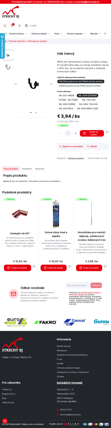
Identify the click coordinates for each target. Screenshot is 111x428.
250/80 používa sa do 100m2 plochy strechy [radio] (80, 86)
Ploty (56, 33)
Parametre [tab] (27, 169)
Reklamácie (62, 350)
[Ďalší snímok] (51, 84)
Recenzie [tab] (39, 169)
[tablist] (55, 168)
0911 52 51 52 (53, 2)
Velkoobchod (8, 402)
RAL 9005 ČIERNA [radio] (67, 104)
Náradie (94, 33)
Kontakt (60, 363)
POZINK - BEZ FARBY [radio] (68, 100)
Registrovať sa (8, 394)
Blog (4, 398)
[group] (83, 84)
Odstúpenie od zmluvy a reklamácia (73, 372)
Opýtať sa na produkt (72, 146)
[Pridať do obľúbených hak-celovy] (107, 132)
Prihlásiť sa (7, 389)
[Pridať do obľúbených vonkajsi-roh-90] (34, 266)
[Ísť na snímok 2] (8, 67)
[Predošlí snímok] (16, 84)
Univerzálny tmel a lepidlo (56, 234)
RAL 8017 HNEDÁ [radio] (66, 95)
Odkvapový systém (37, 41)
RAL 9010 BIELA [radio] (66, 108)
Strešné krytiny (16, 33)
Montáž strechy (64, 346)
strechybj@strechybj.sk (87, 2)
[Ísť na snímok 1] (8, 55)
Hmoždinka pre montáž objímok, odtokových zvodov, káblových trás (92, 236)
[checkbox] (66, 292)
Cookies (60, 376)
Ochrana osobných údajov (69, 368)
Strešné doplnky (75, 33)
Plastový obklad (39, 33)
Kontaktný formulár (70, 382)
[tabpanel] (55, 178)
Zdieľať (93, 146)
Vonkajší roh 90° (20, 233)
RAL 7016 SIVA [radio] (88, 100)
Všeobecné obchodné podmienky (72, 355)
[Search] (5, 25)
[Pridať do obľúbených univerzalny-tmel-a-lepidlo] (69, 266)
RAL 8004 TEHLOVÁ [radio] (88, 104)
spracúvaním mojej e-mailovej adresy (85, 293)
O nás (59, 359)
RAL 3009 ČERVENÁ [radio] (87, 95)
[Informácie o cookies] (5, 421)
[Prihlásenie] (19, 25)
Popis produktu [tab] (11, 169)
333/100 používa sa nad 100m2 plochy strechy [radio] (81, 81)
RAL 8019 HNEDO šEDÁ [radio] (87, 108)
